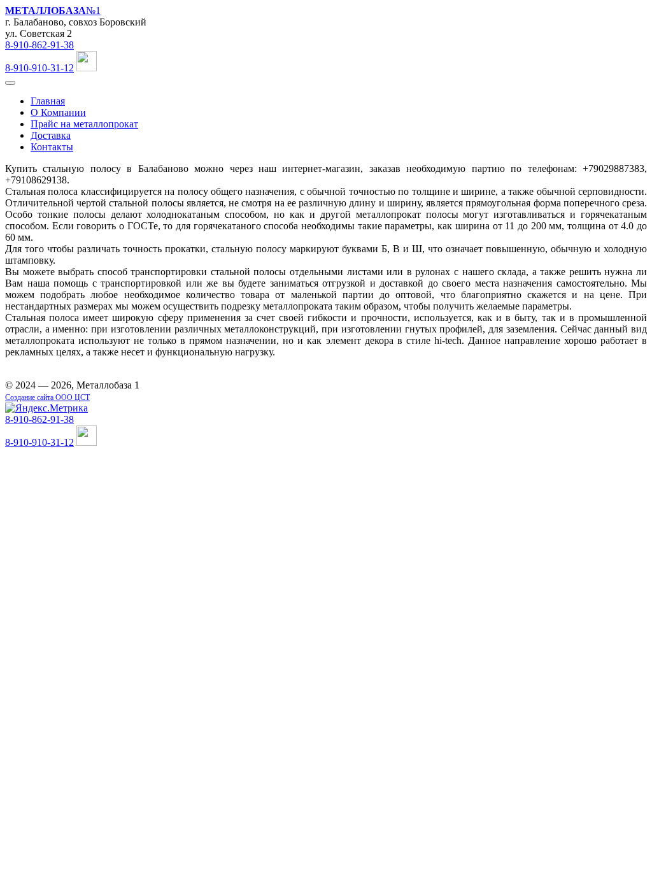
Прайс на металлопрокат (84, 123)
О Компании (58, 112)
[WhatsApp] (86, 67)
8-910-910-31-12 (39, 67)
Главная (48, 101)
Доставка (51, 135)
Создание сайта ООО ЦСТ (47, 397)
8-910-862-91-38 (39, 44)
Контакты (52, 146)
